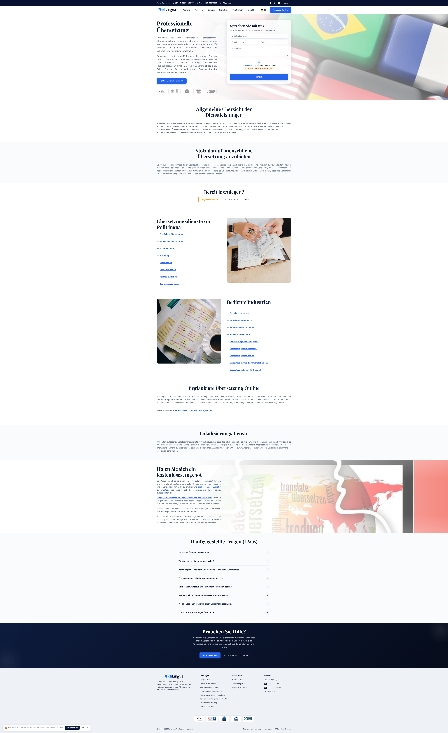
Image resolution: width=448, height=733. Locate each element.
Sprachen (198, 10)
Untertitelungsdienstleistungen (211, 691)
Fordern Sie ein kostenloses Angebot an (193, 410)
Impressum (269, 729)
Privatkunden (237, 10)
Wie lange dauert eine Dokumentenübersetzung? (201, 578)
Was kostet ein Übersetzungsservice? (196, 561)
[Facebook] (270, 2)
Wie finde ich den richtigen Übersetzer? (197, 612)
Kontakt (250, 10)
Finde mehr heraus (56, 728)
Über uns (186, 10)
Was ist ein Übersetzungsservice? (194, 552)
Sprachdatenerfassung (208, 703)
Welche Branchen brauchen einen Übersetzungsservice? (205, 604)
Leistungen (210, 10)
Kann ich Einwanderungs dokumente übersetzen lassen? (205, 587)
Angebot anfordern (280, 10)
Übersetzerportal (238, 684)
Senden (259, 77)
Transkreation (205, 680)
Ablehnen (84, 728)
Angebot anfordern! (210, 199)
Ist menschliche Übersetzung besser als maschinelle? (203, 595)
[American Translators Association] (198, 91)
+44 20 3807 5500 (275, 687)
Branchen (223, 10)
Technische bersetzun (240, 313)
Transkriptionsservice (208, 684)
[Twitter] (274, 2)
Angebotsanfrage (210, 655)
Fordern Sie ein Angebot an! (172, 81)
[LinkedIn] (278, 2)
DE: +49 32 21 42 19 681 (239, 199)
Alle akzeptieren (72, 728)
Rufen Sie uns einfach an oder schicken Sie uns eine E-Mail (184, 498)
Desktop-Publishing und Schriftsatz (213, 699)
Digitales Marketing (207, 706)
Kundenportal (237, 680)
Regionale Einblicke (239, 687)
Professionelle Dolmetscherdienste (213, 695)
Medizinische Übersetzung (242, 320)
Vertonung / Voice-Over (209, 687)
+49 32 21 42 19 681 (276, 684)
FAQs (277, 729)
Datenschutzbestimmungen (252, 729)
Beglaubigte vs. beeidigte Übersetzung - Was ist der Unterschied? (209, 570)
